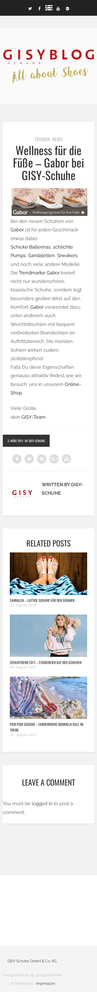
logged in (42, 803)
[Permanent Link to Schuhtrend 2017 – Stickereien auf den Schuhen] (48, 655)
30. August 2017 (23, 734)
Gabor (17, 229)
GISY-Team (33, 417)
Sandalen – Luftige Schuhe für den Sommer (42, 600)
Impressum (45, 983)
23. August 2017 (23, 605)
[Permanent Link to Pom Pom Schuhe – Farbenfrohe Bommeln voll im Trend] (48, 717)
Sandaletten (41, 255)
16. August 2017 (23, 667)
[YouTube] (58, 8)
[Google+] (67, 8)
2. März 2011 (15, 441)
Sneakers (67, 255)
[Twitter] (30, 8)
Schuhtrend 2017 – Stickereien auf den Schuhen (45, 662)
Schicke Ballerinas (31, 247)
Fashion (42, 139)
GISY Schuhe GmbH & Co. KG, (32, 961)
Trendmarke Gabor (39, 272)
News (57, 139)
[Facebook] (39, 8)
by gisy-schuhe (35, 441)
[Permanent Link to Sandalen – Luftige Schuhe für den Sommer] (48, 593)
